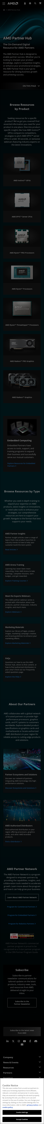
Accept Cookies (22, 1119)
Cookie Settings (22, 1112)
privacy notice (32, 1105)
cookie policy (7, 1107)
